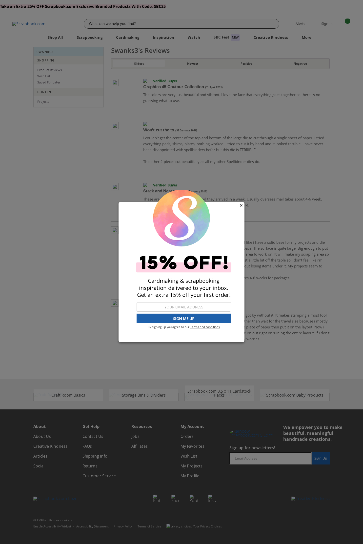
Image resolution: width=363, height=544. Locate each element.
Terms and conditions (205, 327)
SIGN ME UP (183, 318)
